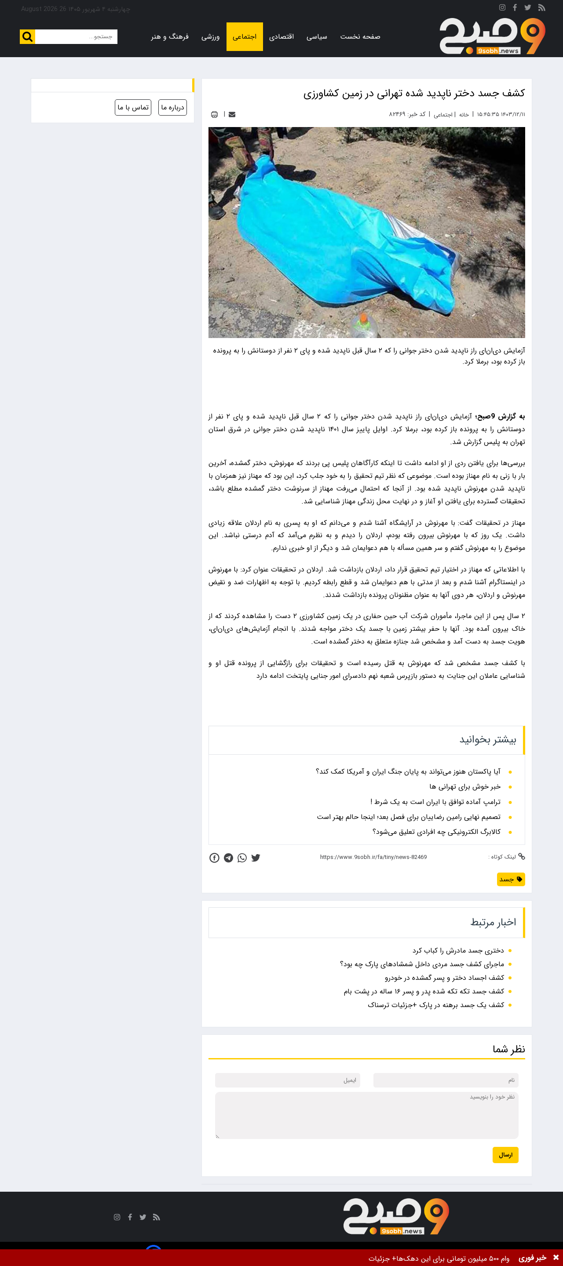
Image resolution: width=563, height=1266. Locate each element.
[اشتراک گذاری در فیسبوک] (214, 858)
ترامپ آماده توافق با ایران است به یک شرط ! (435, 802)
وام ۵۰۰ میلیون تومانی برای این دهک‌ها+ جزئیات (439, 1258)
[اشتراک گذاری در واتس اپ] (242, 857)
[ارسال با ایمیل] (232, 114)
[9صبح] (492, 36)
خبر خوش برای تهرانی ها (465, 787)
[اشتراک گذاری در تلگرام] (228, 857)
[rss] (541, 9)
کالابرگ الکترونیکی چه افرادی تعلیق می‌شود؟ (437, 832)
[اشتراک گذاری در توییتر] (255, 857)
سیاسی (317, 36)
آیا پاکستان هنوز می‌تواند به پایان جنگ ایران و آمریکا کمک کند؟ (408, 772)
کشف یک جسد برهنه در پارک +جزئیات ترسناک (436, 1005)
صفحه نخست (360, 36)
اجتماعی (244, 36)
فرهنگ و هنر (170, 36)
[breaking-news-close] (556, 1258)
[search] (27, 36)
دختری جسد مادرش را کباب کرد (458, 950)
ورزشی (210, 36)
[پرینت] (214, 114)
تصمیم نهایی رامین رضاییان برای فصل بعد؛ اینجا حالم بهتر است (409, 817)
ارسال (505, 1155)
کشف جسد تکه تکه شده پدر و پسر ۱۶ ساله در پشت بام (424, 991)
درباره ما (172, 107)
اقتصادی (281, 36)
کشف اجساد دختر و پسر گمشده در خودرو (444, 977)
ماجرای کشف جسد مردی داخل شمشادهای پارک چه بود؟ (422, 964)
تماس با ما (133, 107)
